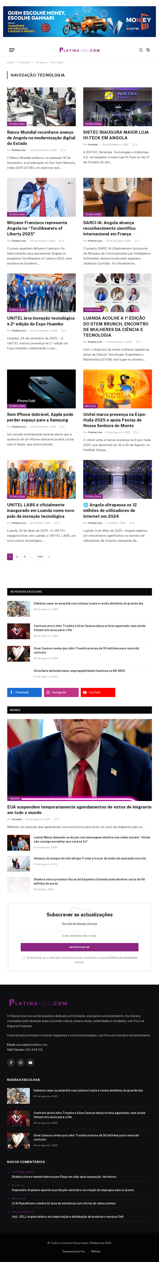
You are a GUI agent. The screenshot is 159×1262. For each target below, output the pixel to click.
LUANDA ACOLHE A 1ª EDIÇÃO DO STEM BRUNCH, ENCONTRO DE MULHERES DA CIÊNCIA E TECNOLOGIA (115, 327)
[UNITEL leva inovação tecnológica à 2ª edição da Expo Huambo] (41, 292)
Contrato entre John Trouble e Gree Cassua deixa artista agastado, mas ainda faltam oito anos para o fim (90, 628)
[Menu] (11, 50)
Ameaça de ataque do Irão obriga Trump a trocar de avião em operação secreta (90, 858)
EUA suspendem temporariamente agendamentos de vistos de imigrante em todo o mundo (79, 810)
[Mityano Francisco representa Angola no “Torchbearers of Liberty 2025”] (41, 197)
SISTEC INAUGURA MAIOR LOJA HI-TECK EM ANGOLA (116, 135)
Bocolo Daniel (21, 1212)
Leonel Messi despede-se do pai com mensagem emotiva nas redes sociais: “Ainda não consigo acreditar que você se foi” (92, 839)
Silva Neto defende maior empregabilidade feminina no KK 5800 (79, 670)
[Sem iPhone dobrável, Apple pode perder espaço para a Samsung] (41, 389)
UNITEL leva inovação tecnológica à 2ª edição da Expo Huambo (41, 321)
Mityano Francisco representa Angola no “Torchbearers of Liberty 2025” (37, 228)
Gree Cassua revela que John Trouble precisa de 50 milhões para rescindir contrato (87, 650)
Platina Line (19, 150)
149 (39, 556)
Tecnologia (17, 124)
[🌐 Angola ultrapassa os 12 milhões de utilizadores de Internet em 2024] (117, 479)
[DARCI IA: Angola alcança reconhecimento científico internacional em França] (117, 197)
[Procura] (148, 50)
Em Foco (90, 406)
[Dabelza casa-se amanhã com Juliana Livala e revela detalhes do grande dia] (18, 609)
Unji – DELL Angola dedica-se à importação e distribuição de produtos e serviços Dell (68, 1216)
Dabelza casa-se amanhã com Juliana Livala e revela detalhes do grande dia (88, 603)
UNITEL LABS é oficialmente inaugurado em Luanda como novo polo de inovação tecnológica (40, 510)
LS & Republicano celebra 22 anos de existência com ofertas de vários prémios (64, 1203)
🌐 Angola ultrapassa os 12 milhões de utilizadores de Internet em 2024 (110, 510)
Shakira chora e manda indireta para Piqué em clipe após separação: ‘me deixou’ (64, 1176)
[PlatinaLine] (79, 50)
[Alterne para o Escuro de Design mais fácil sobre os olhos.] (141, 50)
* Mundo (14, 798)
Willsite (96, 1251)
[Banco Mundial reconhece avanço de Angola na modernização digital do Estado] (41, 106)
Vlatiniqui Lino (21, 1172)
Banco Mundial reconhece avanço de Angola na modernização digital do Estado (41, 138)
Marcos (17, 1198)
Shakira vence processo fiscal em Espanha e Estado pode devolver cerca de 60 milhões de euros (89, 881)
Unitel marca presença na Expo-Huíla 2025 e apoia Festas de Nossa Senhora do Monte (114, 420)
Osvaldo (93, 144)
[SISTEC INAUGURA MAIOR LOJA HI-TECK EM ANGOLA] (117, 106)
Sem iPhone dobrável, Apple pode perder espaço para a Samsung (40, 417)
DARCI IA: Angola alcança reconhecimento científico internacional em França (109, 228)
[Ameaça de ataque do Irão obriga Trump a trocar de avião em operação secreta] (18, 864)
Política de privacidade (123, 957)
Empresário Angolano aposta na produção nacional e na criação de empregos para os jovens (73, 1190)
